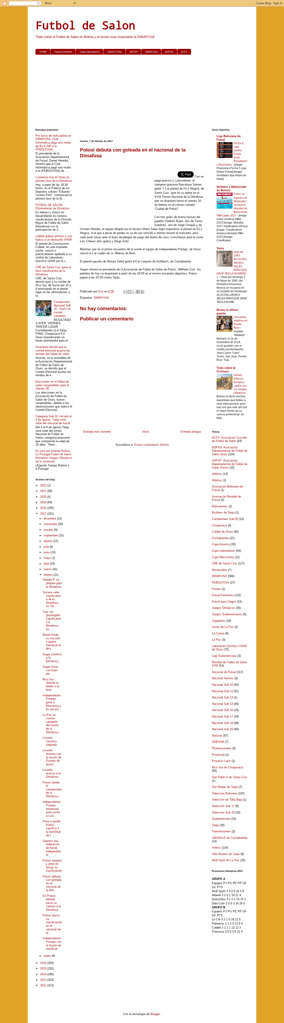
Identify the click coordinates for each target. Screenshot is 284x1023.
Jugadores (218, 620)
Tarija (215, 825)
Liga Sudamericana (224, 655)
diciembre (50, 518)
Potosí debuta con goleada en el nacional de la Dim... (52, 883)
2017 (43, 513)
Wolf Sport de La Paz (225, 860)
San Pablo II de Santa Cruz (229, 777)
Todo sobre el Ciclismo (226, 369)
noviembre (51, 524)
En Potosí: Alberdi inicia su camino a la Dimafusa (52, 902)
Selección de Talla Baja (227, 799)
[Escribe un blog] (129, 292)
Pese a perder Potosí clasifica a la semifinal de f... (52, 828)
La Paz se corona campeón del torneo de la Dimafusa (51, 723)
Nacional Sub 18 (222, 723)
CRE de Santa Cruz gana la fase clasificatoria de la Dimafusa (53, 271)
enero (48, 955)
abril (47, 563)
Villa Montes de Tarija (226, 854)
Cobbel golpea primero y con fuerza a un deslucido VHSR (54, 237)
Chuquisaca (219, 525)
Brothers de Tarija (223, 512)
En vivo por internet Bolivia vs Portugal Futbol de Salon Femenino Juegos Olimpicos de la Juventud (54, 456)
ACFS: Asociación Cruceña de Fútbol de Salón (229, 439)
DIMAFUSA (151, 51)
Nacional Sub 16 (222, 710)
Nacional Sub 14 (222, 703)
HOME (43, 51)
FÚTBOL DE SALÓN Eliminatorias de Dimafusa (52, 206)
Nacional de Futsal (224, 672)
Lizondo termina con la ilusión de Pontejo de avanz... (52, 757)
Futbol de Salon (85, 25)
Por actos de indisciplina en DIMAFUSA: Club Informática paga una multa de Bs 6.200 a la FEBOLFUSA (53, 142)
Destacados (219, 569)
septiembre (51, 535)
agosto (48, 541)
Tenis (220, 248)
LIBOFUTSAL (114, 51)
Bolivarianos (220, 506)
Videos (216, 847)
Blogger (155, 1014)
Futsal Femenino (63, 51)
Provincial (218, 754)
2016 (43, 963)
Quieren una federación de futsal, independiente (52, 847)
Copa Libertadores (90, 51)
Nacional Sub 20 (222, 729)
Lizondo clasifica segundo (50, 741)
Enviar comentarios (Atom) (151, 444)
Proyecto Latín (221, 761)
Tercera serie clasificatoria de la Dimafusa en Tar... (52, 599)
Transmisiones (221, 831)
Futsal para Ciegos (224, 601)
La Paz (216, 639)
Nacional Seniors (223, 678)
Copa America (221, 544)
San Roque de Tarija (225, 787)
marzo (48, 569)
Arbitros (217, 474)
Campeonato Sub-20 (225, 519)
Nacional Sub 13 (222, 697)
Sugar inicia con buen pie (50, 670)
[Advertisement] (142, 92)
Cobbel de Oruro (222, 531)
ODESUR (218, 741)
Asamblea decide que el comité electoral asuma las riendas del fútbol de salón (53, 350)
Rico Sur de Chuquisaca (227, 767)
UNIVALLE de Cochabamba (229, 837)
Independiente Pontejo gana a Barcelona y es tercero (52, 702)
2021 (43, 491)
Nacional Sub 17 (222, 716)
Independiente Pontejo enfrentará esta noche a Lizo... (52, 808)
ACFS (184, 51)
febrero (48, 574)
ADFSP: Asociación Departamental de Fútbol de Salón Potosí (229, 464)
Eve (101, 291)
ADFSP (134, 51)
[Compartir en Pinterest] (142, 292)
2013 (43, 979)
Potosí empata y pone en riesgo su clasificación (52, 866)
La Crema (218, 633)
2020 (43, 496)
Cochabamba (220, 538)
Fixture (216, 589)
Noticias (217, 735)
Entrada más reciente (97, 431)
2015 (43, 968)
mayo (48, 557)
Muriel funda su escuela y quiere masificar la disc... (52, 641)
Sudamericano (221, 818)
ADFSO (169, 51)
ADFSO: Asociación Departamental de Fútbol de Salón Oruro (229, 451)
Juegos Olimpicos (223, 607)
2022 (43, 485)
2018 (43, 508)
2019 (43, 502)
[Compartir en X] (134, 292)
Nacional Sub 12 (222, 691)
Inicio (145, 431)
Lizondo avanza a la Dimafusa (52, 773)
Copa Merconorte (223, 557)
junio (47, 552)
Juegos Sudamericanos (227, 614)
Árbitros (217, 480)
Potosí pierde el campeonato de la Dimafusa (52, 789)
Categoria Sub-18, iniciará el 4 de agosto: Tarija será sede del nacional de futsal (54, 420)
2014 (43, 974)
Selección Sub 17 (223, 806)
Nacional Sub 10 (222, 684)
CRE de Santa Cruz (224, 563)
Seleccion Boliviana (224, 793)
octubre (49, 529)
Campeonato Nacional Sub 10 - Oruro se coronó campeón (62, 308)
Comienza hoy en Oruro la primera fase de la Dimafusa (54, 179)
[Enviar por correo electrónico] (125, 292)
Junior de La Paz (223, 627)
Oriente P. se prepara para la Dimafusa (52, 583)
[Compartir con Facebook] (138, 292)
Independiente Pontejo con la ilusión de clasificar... (52, 943)
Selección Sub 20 (223, 812)
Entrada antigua (191, 431)
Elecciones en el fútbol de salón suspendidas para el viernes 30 (52, 385)
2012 (43, 985)
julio (47, 546)
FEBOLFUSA (220, 582)
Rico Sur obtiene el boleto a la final (51, 684)
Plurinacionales (221, 748)
